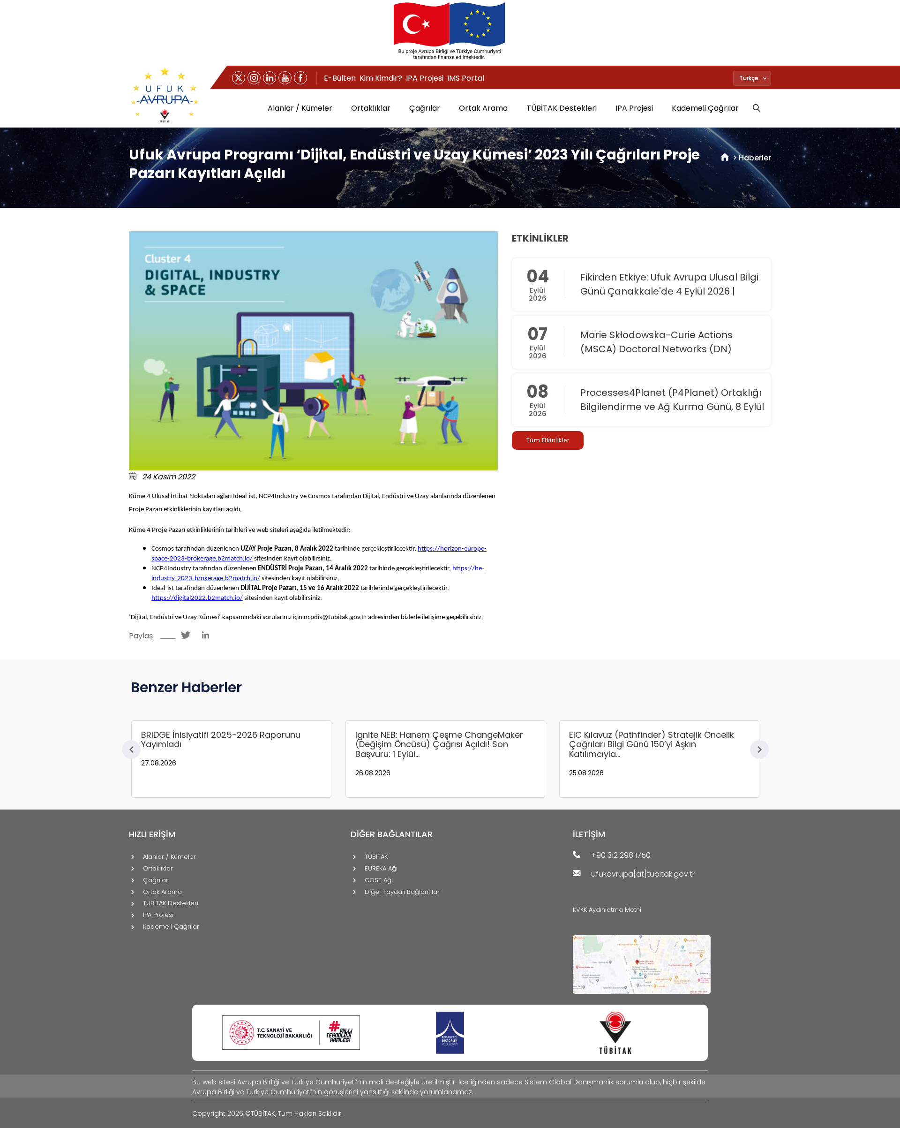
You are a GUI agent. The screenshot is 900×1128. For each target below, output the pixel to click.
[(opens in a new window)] (238, 77)
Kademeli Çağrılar (705, 108)
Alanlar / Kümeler (300, 108)
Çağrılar (424, 108)
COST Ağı (379, 880)
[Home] (725, 157)
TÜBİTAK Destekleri (561, 108)
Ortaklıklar (370, 108)
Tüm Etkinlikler (548, 440)
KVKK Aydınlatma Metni (607, 909)
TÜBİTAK (376, 857)
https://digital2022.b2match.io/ (197, 598)
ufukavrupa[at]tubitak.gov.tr (643, 874)
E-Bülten (340, 78)
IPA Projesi (424, 78)
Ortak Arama (483, 108)
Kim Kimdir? (381, 78)
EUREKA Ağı (381, 868)
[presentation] (131, 749)
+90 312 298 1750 (621, 856)
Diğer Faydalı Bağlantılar (402, 892)
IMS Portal (465, 78)
